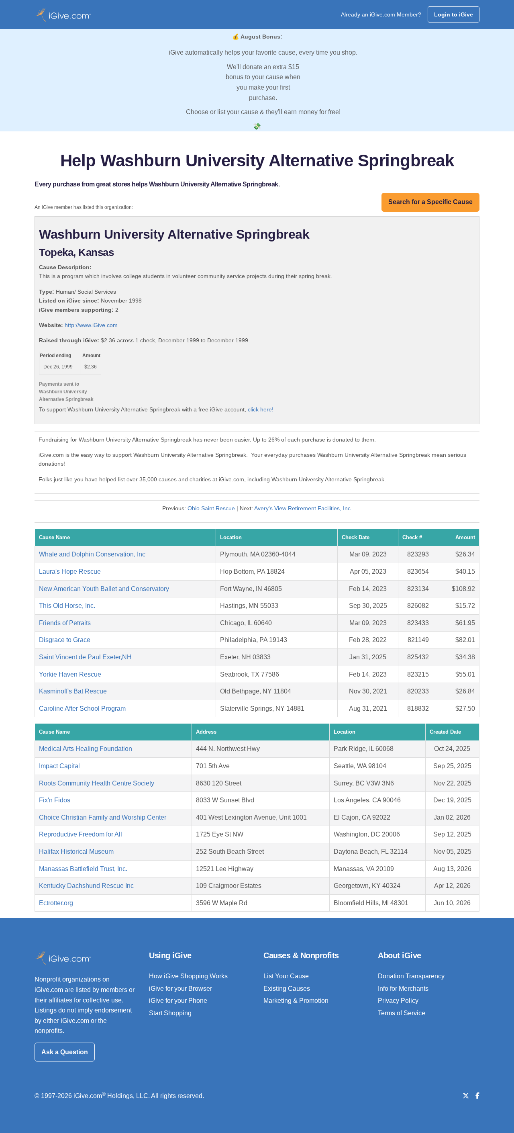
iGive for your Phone (178, 1000)
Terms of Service (401, 1013)
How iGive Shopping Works (188, 976)
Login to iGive (453, 14)
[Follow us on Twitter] (466, 1095)
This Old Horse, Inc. (67, 605)
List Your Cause (286, 976)
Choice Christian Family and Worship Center (102, 817)
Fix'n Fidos (54, 800)
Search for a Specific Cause (430, 201)
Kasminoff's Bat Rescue (73, 691)
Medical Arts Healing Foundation (85, 748)
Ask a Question (64, 1052)
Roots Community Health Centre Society (96, 783)
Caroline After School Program (82, 708)
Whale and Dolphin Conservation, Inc (92, 554)
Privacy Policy (398, 1000)
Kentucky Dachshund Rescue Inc (86, 885)
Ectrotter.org (56, 903)
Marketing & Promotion (295, 1000)
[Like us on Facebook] (477, 1095)
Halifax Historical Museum (76, 851)
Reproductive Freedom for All (80, 834)
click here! (260, 409)
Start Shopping (170, 1013)
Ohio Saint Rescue (211, 508)
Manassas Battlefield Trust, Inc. (83, 868)
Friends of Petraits (65, 623)
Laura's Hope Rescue (70, 571)
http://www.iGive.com (91, 325)
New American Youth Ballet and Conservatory (104, 588)
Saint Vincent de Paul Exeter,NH (85, 657)
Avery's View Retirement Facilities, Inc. (303, 508)
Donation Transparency (411, 976)
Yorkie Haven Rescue (70, 674)
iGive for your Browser (180, 988)
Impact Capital (59, 766)
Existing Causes (286, 988)
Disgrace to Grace (64, 639)
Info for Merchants (403, 988)
